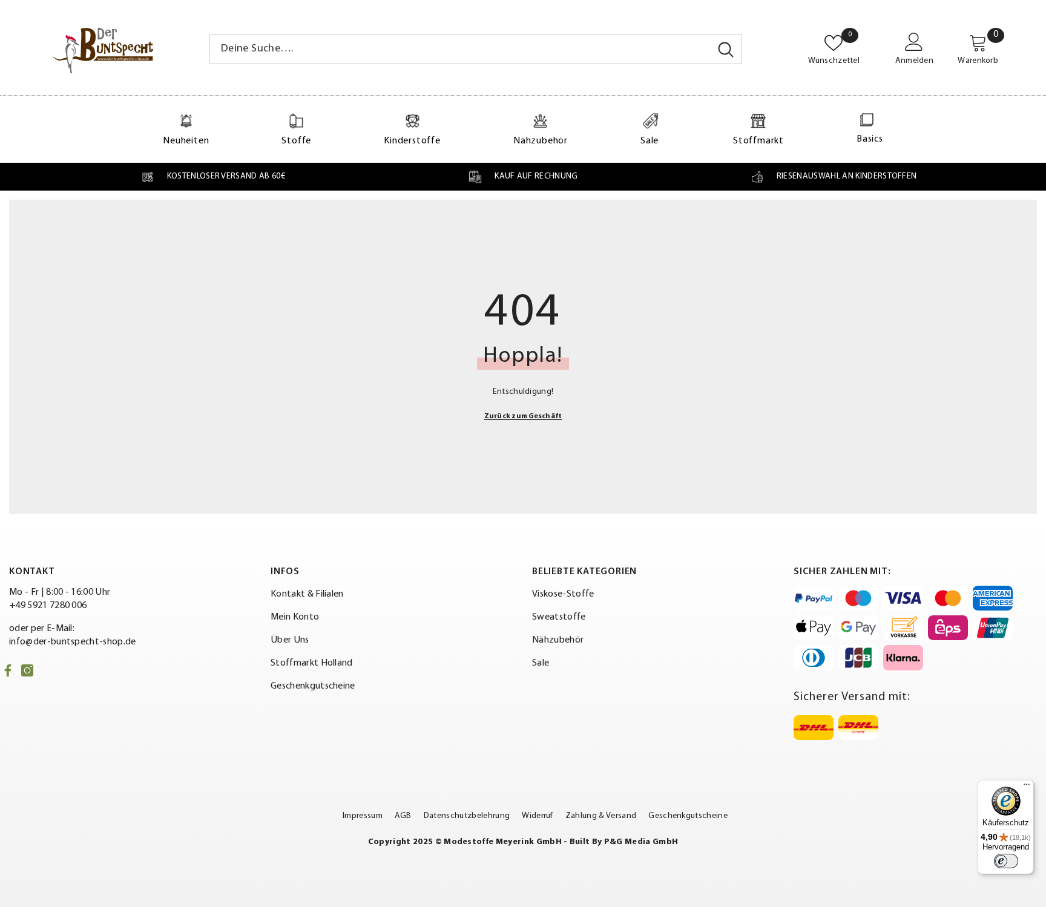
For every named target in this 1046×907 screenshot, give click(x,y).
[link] (213, 177)
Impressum (363, 815)
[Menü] (1026, 787)
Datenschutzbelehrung (467, 815)
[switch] (1006, 861)
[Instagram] (27, 670)
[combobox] (460, 49)
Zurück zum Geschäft (523, 416)
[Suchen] (475, 49)
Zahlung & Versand (600, 815)
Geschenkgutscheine (688, 815)
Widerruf (537, 815)
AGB (403, 815)
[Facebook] (8, 670)
